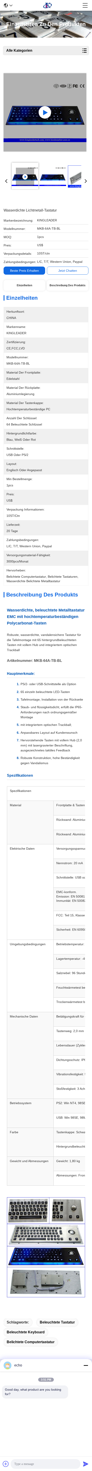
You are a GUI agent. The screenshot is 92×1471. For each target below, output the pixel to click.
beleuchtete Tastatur (57, 1322)
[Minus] (85, 1365)
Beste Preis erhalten (24, 270)
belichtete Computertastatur (30, 1342)
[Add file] (6, 1464)
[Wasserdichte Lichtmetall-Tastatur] (45, 112)
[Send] (85, 1464)
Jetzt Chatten (67, 270)
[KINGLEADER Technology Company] (47, 5)
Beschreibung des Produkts (68, 285)
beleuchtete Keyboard (26, 1332)
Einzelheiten (24, 285)
